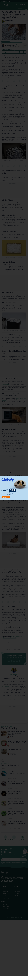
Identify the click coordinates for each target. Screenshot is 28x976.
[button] (26, 478)
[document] (14, 488)
